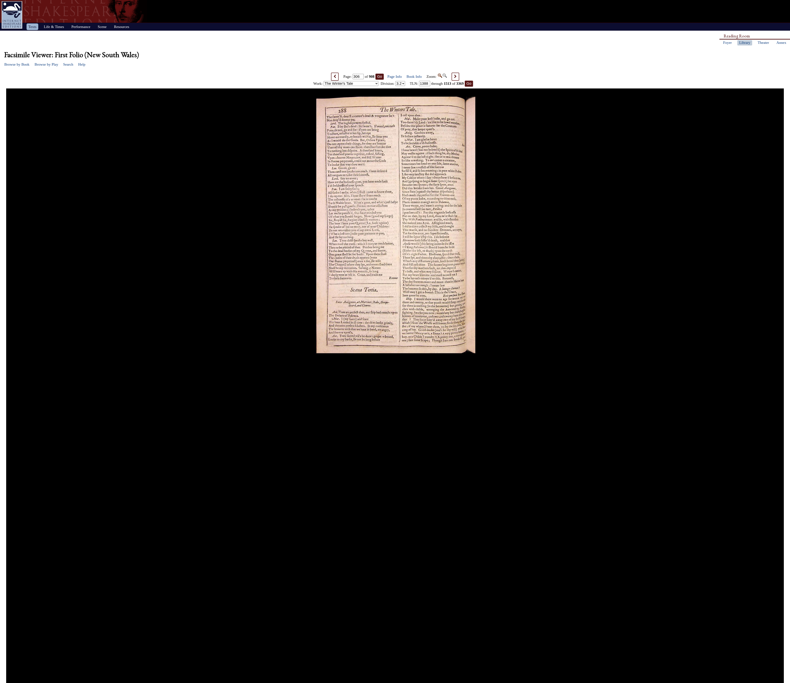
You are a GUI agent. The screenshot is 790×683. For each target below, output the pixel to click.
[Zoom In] (439, 76)
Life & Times (54, 27)
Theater (763, 43)
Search (68, 64)
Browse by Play (46, 64)
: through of (437, 83)
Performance (80, 27)
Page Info (394, 76)
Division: (388, 83)
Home (12, 15)
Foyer (727, 43)
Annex (781, 43)
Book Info (414, 76)
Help (81, 64)
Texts (32, 27)
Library (744, 43)
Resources (121, 27)
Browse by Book (16, 64)
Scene (102, 27)
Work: (318, 83)
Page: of (358, 76)
